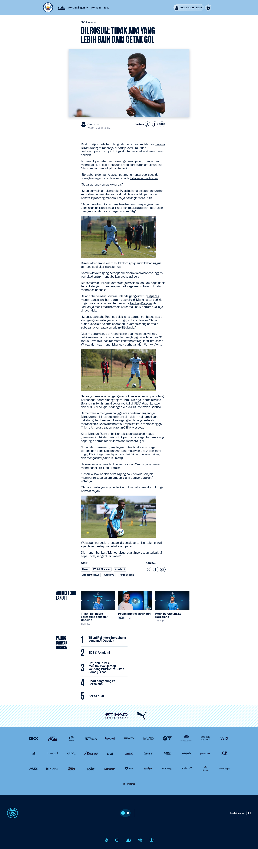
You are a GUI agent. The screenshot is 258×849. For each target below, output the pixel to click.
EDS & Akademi (99, 652)
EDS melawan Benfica (146, 407)
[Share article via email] (162, 124)
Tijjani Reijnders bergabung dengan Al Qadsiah (107, 639)
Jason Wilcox (90, 474)
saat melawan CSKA (134, 450)
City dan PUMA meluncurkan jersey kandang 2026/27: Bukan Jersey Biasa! (106, 668)
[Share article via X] (147, 124)
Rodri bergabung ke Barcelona (102, 683)
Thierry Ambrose (92, 427)
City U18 (153, 296)
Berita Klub (96, 696)
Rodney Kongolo (141, 303)
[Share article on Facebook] (155, 124)
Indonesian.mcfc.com (144, 178)
